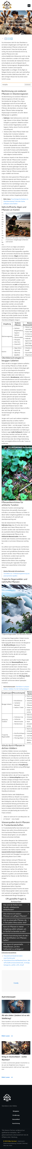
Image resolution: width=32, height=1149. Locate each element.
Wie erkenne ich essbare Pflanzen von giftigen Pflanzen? (15, 915)
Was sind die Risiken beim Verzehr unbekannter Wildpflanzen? (12, 907)
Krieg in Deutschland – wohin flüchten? (16, 1061)
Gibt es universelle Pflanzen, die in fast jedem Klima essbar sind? (15, 921)
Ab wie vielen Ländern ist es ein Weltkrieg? (16, 1019)
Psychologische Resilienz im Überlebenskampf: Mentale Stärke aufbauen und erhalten (15, 201)
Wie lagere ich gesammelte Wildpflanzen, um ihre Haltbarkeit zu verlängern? (13, 946)
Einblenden (27, 84)
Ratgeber (16, 30)
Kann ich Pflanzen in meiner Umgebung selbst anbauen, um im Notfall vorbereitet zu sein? (14, 929)
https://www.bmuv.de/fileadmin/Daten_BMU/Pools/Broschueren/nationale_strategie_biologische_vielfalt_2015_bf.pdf (17, 963)
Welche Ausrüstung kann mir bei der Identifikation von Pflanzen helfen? (15, 938)
